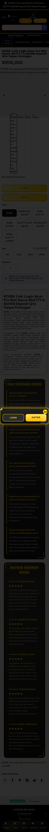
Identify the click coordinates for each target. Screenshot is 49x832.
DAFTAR (36, 417)
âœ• (45, 411)
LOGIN (13, 418)
